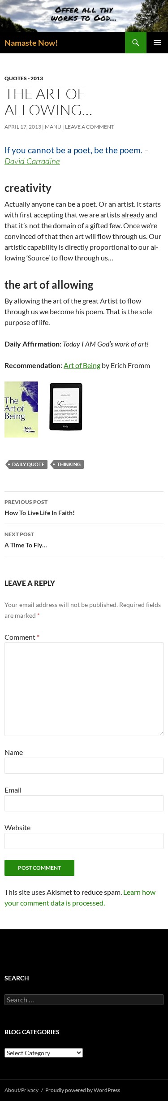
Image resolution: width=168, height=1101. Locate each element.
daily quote (28, 464)
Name (13, 752)
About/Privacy (21, 1090)
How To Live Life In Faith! (39, 507)
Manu (53, 126)
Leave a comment (89, 126)
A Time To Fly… (25, 540)
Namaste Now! (31, 43)
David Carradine (32, 161)
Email (13, 789)
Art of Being (82, 365)
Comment (21, 637)
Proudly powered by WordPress (82, 1090)
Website (17, 827)
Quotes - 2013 (23, 78)
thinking (69, 464)
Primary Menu (157, 42)
